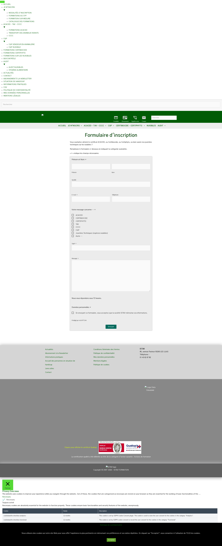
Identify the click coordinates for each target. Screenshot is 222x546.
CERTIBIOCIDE (81, 218)
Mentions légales (100, 361)
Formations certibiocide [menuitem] (15, 50)
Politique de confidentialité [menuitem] (16, 90)
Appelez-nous (135, 119)
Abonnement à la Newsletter (56, 353)
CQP (77, 230)
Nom (113, 172)
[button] (81, 126)
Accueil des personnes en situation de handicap (60, 363)
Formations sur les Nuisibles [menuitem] (17, 56)
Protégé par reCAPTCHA (79, 320)
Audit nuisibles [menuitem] (16, 67)
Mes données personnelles (103, 357)
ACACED (79, 215)
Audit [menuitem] (6, 63)
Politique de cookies (101, 365)
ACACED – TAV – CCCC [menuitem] (12, 25)
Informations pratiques (54, 357)
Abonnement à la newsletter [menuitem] (17, 79)
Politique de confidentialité (103, 353)
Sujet (74, 243)
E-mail (74, 195)
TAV (77, 224)
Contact (144, 119)
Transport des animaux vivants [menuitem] (24, 33)
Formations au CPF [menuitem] (18, 16)
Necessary (10, 500)
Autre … (79, 236)
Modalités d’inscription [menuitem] (20, 13)
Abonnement (125, 119)
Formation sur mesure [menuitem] (19, 19)
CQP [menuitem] (5, 40)
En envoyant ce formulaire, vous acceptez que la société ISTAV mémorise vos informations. (112, 313)
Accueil (62, 126)
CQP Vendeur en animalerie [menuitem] (22, 44)
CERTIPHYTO (81, 221)
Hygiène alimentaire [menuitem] (18, 70)
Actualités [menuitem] (8, 73)
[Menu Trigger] (2, 2)
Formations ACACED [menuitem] (18, 30)
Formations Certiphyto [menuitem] (14, 53)
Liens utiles (49, 368)
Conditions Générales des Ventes (106, 349)
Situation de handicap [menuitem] (14, 81)
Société (74, 180)
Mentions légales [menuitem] (11, 96)
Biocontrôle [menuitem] (9, 58)
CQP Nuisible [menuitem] (15, 47)
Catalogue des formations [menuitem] (21, 21)
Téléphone (115, 195)
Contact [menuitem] (7, 76)
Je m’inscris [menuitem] (9, 8)
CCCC (78, 227)
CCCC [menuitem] (11, 36)
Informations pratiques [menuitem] (14, 84)
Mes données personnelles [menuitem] (16, 93)
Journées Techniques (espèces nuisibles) (92, 233)
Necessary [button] (6, 497)
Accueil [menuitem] (7, 4)
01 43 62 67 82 (145, 357)
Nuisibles (151, 126)
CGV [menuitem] (5, 87)
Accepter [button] (111, 540)
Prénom (74, 172)
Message (75, 258)
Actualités (116, 119)
